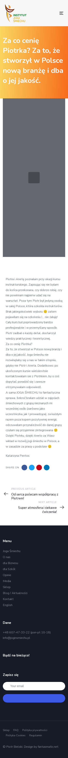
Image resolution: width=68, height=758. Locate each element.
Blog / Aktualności (15, 593)
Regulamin (35, 735)
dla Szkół (9, 569)
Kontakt (8, 599)
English (7, 605)
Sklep (7, 587)
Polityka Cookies (16, 735)
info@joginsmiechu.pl (16, 638)
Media (7, 581)
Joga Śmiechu (11, 551)
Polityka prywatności (34, 730)
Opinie (7, 575)
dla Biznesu (10, 563)
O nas (6, 557)
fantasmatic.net (48, 747)
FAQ (16, 730)
